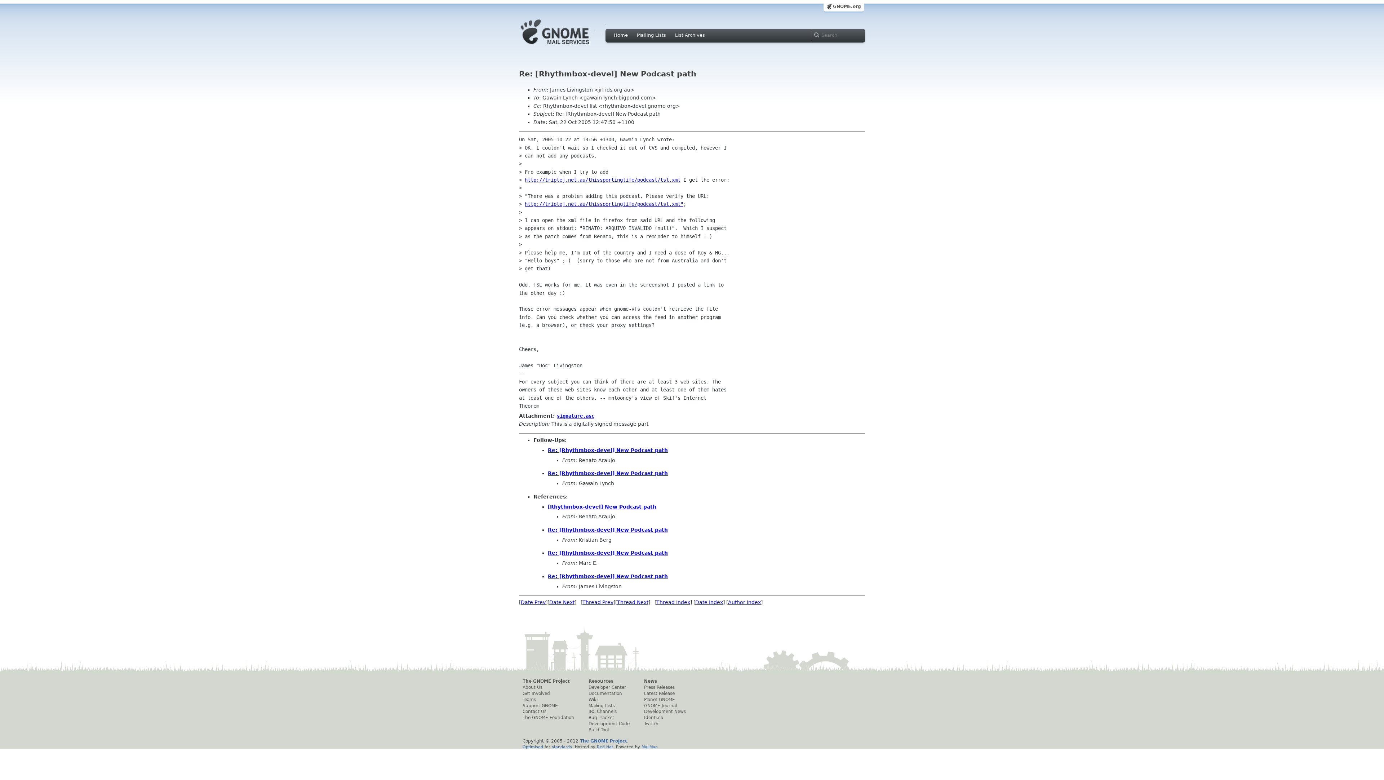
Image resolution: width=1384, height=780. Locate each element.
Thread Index (673, 602)
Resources (601, 681)
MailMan (650, 747)
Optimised (533, 747)
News (650, 681)
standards (562, 747)
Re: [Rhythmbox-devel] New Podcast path (608, 450)
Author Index (744, 602)
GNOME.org (847, 6)
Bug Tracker (601, 717)
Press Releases (659, 687)
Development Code (609, 723)
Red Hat (605, 747)
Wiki (593, 699)
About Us (532, 687)
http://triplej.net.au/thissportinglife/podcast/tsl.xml (602, 180)
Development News (665, 711)
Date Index (709, 602)
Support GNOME (540, 705)
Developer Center (607, 687)
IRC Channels (603, 711)
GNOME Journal (660, 705)
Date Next (562, 602)
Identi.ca (653, 717)
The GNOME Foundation (548, 717)
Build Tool (599, 729)
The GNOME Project (546, 681)
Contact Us (534, 711)
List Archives (690, 35)
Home (621, 35)
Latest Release (659, 693)
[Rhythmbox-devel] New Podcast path (602, 507)
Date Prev (533, 602)
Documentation (605, 693)
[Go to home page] (566, 46)
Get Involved (536, 693)
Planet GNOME (659, 699)
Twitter (651, 723)
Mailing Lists (651, 35)
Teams (529, 699)
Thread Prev (597, 602)
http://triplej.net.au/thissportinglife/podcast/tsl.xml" (604, 204)
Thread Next (632, 602)
